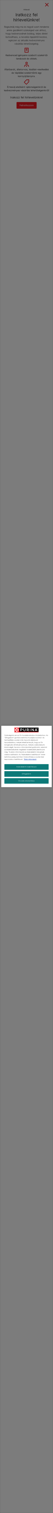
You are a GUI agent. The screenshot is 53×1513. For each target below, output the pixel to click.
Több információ (30, 759)
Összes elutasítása (26, 781)
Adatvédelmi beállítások (26, 767)
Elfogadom (26, 774)
